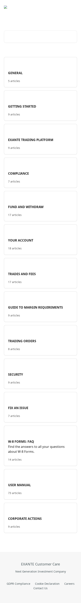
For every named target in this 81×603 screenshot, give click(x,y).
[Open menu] (73, 7)
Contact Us (40, 588)
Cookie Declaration (47, 583)
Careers (69, 583)
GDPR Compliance (18, 583)
